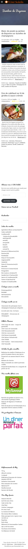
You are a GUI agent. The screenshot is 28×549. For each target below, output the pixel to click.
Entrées (5, 253)
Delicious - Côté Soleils (14, 544)
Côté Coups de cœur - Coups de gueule (11, 325)
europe (6, 242)
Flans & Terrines (7, 258)
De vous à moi (5, 509)
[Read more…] (19, 79)
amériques (7, 238)
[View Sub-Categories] (2, 236)
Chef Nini (4, 505)
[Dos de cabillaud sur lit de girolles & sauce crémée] (13, 120)
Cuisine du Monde (10, 236)
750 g (3, 471)
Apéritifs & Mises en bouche (11, 230)
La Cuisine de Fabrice (8, 511)
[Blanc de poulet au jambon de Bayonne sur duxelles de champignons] (14, 62)
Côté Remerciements (8, 335)
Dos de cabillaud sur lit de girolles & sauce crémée (12, 94)
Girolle (15, 144)
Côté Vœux (5, 344)
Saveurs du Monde (7, 490)
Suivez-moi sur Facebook (9, 206)
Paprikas (4, 520)
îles (5, 245)
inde (5, 247)
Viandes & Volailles (20, 83)
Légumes (5, 260)
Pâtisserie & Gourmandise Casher (12, 524)
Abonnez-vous (9, 201)
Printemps (11, 142)
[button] (14, 53)
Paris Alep (4, 522)
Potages (5, 271)
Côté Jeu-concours (7, 333)
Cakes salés (6, 232)
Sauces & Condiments (9, 277)
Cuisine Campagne (7, 507)
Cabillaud (22, 142)
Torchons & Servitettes (8, 529)
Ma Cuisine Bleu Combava (9, 514)
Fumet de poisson (6, 144)
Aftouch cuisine (6, 473)
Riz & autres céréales (9, 273)
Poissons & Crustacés (9, 268)
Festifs (4, 255)
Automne (12, 83)
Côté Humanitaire (8, 331)
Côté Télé (5, 339)
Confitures (5, 234)
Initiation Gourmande (8, 481)
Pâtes (4, 266)
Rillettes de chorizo (7, 360)
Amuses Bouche (6, 498)
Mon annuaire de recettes (9, 483)
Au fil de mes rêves (7, 501)
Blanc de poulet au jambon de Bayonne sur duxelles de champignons (13, 33)
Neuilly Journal (6, 488)
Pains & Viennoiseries (9, 264)
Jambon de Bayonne (11, 86)
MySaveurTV (5, 486)
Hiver (4, 297)
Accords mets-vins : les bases (10, 311)
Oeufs (4, 262)
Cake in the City (6, 503)
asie (5, 240)
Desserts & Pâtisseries (10, 251)
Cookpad (4, 475)
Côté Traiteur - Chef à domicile (11, 341)
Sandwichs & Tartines (9, 275)
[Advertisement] (14, 166)
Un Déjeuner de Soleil (8, 531)
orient (6, 249)
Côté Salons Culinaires (9, 337)
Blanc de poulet (11, 84)
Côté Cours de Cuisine (9, 328)
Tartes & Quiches (8, 279)
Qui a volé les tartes (7, 526)
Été (4, 292)
